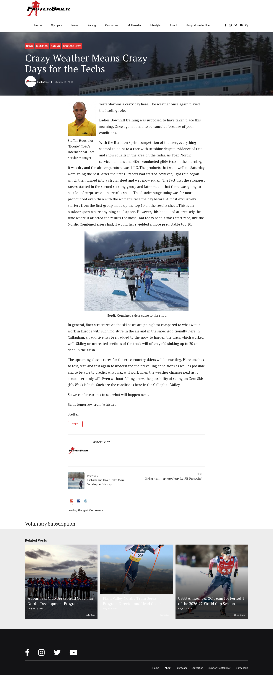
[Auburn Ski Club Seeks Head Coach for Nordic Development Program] (61, 582)
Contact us (242, 667)
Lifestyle (155, 25)
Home (38, 25)
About (173, 25)
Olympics (56, 25)
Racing (92, 25)
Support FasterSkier (198, 25)
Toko (75, 424)
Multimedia (134, 25)
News (75, 25)
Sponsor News (72, 46)
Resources (111, 25)
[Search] (246, 25)
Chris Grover (240, 615)
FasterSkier (43, 81)
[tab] (71, 501)
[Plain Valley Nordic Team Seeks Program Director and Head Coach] (136, 569)
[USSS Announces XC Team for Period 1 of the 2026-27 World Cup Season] (211, 582)
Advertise (197, 667)
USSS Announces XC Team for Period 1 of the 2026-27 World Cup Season (211, 601)
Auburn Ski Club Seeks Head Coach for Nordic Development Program (61, 601)
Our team (182, 667)
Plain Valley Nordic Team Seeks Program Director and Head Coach (132, 601)
